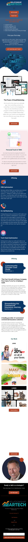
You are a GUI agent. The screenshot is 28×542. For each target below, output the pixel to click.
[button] (14, 8)
